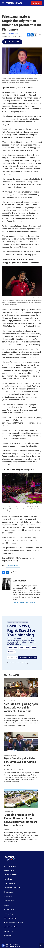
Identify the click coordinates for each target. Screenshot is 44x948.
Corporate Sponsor (10, 883)
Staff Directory (9, 901)
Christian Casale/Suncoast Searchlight (14, 715)
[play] (3, 945)
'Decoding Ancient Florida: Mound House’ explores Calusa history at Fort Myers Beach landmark (20, 820)
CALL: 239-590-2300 (10, 918)
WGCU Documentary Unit (11, 830)
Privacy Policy (8, 914)
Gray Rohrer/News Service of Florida (14, 770)
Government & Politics (10, 701)
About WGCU (8, 896)
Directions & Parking (10, 927)
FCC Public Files (9, 909)
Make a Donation (9, 870)
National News (13, 566)
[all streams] (41, 945)
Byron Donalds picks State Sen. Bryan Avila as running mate (20, 761)
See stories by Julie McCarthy (24, 602)
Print (39, 34)
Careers (6, 905)
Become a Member (10, 875)
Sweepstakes (8, 892)
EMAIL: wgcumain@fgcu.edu (13, 922)
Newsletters (8, 935)
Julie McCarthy (13, 33)
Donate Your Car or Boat (12, 888)
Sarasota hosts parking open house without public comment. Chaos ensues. (21, 707)
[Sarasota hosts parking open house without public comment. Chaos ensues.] (21, 687)
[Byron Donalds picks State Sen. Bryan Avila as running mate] (21, 741)
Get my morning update (27, 657)
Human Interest (8, 812)
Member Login (8, 931)
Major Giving (8, 879)
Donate (37, 3)
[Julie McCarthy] (6, 584)
